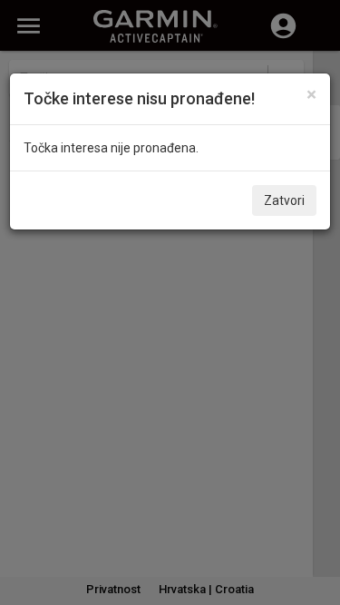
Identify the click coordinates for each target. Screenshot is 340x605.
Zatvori (284, 200)
